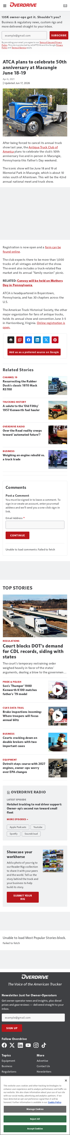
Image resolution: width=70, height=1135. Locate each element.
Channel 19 (10, 377)
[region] (35, 1105)
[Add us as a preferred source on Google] (19, 339)
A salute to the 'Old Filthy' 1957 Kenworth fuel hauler (21, 408)
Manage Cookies (35, 1109)
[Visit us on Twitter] (12, 1045)
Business (8, 451)
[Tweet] (46, 339)
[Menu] (5, 5)
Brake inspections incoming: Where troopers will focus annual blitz (22, 716)
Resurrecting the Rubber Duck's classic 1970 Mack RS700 (20, 385)
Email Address (15, 518)
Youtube (37, 826)
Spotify (14, 833)
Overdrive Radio (14, 426)
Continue (17, 535)
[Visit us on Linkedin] (20, 1045)
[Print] (10, 339)
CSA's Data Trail (13, 707)
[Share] (28, 339)
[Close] (66, 1080)
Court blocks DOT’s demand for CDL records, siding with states (33, 651)
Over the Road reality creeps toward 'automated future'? (22, 433)
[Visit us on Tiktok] (43, 1045)
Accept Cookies (35, 1128)
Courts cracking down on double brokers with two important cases (20, 742)
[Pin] (55, 339)
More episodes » (17, 819)
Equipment (10, 759)
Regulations (11, 640)
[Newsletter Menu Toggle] (65, 5)
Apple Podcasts (18, 826)
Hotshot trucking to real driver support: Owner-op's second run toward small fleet (34, 808)
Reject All (35, 1119)
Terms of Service (19, 47)
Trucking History (14, 401)
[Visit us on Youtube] (28, 1045)
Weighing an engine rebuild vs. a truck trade (24, 457)
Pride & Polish (12, 681)
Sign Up (12, 1028)
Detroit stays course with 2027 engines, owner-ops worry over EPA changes (24, 768)
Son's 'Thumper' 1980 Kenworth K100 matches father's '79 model (20, 690)
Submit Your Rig (22, 897)
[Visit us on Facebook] (4, 1045)
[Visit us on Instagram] (36, 1045)
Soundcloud (31, 833)
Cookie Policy (54, 1102)
